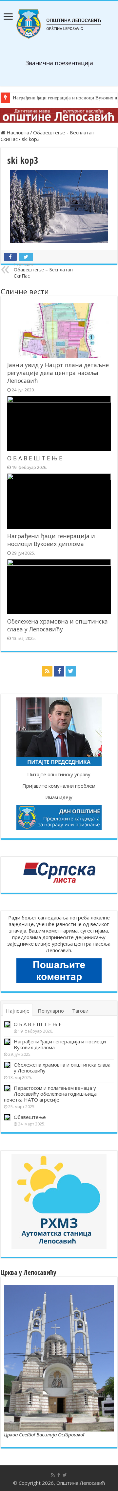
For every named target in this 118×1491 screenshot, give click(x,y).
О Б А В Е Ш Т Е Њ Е (34, 458)
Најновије (18, 1010)
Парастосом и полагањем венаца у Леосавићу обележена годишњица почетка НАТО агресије (50, 1094)
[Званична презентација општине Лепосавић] (59, 24)
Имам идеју (58, 797)
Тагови (80, 1010)
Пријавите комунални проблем (58, 785)
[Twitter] (71, 671)
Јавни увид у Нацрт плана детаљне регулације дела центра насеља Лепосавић (58, 373)
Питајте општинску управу (58, 774)
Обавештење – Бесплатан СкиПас (43, 270)
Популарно (51, 1010)
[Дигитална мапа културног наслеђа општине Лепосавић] (59, 115)
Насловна (17, 132)
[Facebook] (59, 671)
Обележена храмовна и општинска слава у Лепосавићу (57, 625)
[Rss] (47, 671)
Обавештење (30, 1117)
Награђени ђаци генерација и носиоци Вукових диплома (51, 540)
